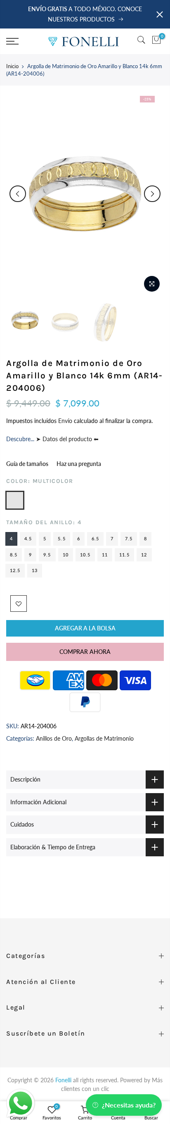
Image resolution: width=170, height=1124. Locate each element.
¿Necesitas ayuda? (129, 1105)
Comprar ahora (85, 651)
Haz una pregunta (79, 463)
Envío (66, 420)
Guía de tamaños (27, 463)
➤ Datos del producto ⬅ (66, 438)
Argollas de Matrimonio (104, 737)
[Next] (152, 193)
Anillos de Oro (54, 737)
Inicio (12, 66)
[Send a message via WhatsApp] (20, 1103)
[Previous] (17, 193)
